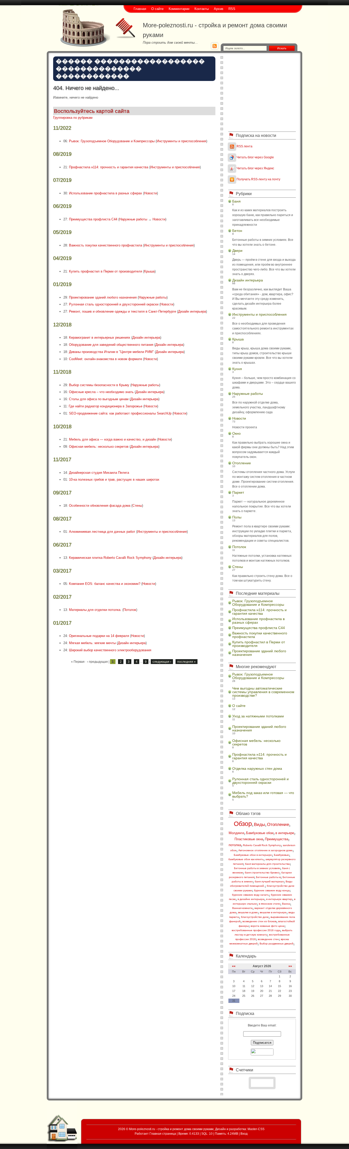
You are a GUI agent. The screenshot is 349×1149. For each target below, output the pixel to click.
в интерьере (284, 833)
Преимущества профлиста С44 (93, 219)
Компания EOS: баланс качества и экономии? (104, 584)
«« (234, 966)
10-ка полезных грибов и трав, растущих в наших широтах (114, 479)
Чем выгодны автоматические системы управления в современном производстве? (263, 691)
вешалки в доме (248, 912)
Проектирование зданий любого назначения (103, 297)
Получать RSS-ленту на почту (258, 179)
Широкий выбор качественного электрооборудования (110, 650)
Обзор (243, 823)
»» (290, 966)
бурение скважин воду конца (271, 890)
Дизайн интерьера (192, 311)
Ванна (286, 903)
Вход (244, 1133)
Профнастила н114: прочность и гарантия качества (108, 167)
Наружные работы (133, 219)
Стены (137, 505)
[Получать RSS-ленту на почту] (232, 179)
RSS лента (244, 146)
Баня (236, 201)
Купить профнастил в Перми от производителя (105, 271)
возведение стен (268, 939)
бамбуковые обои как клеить (245, 859)
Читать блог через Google (255, 157)
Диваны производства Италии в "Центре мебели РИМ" (111, 352)
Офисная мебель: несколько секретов (99, 446)
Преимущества (276, 839)
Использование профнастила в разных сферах (105, 193)
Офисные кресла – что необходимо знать (101, 392)
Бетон (237, 230)
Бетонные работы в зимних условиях (257, 868)
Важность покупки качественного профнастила (105, 245)
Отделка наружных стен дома (257, 768)
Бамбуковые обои (259, 833)
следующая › (162, 661)
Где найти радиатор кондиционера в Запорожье (105, 406)
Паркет (238, 492)
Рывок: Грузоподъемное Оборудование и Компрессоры (112, 141)
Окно (236, 433)
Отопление (241, 463)
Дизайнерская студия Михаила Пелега (99, 473)
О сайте (239, 705)
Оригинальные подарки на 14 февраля (99, 636)
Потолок (129, 610)
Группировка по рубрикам (72, 118)
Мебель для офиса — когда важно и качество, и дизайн (112, 439)
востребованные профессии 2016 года (256, 930)
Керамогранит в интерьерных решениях (99, 337)
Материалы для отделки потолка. (95, 610)
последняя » (186, 661)
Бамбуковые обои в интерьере (253, 855)
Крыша (149, 271)
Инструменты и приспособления (181, 141)
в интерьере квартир (279, 899)
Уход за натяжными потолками (258, 716)
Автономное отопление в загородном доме (265, 850)
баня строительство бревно (262, 872)
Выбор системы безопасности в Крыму (99, 385)
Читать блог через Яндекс (255, 168)
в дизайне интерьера (251, 899)
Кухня (237, 369)
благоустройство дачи (255, 917)
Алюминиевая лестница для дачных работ (102, 532)
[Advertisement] (262, 92)
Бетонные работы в (268, 877)
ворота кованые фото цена (267, 926)
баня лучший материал (269, 881)
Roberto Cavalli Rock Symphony (262, 845)
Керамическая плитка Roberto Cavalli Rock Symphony (110, 558)
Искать (281, 48)
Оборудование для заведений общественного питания (111, 345)
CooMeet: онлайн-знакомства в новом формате (105, 359)
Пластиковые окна (249, 839)
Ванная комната (242, 908)
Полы (236, 517)
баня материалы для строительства (267, 863)
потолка (235, 845)
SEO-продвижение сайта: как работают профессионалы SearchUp (120, 413)
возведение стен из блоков (259, 921)
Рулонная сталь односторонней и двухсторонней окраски (113, 304)
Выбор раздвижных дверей (276, 943)
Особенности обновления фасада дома (99, 505)
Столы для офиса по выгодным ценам (99, 399)
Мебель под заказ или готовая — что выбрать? (263, 794)
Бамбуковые (281, 855)
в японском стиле (269, 903)
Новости (150, 193)
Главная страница (162, 1133)
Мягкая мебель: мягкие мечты (92, 643)
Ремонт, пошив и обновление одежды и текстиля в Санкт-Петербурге (122, 311)
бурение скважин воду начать (250, 894)
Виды (259, 824)
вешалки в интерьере (273, 912)
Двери (237, 250)
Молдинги (236, 833)
